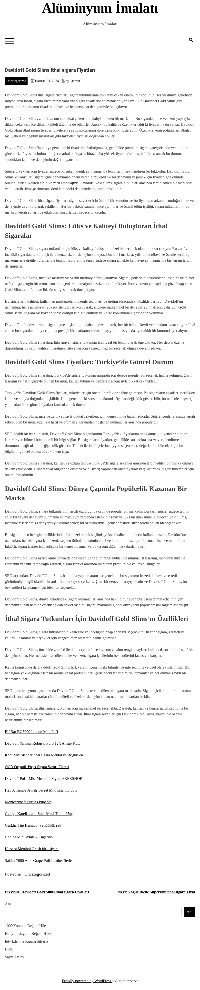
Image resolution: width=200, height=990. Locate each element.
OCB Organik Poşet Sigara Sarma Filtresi (37, 767)
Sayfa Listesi (15, 957)
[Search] (191, 40)
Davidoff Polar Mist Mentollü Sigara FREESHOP (43, 778)
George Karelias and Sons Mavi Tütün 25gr (38, 814)
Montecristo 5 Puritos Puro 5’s (28, 802)
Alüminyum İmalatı (100, 8)
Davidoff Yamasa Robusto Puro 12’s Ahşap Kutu (42, 743)
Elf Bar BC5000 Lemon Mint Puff (31, 732)
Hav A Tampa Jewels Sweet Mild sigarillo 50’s (41, 790)
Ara (8, 904)
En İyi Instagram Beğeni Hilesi (28, 933)
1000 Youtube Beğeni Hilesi (26, 926)
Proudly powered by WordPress (87, 981)
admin (75, 81)
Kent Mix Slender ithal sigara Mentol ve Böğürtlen (44, 755)
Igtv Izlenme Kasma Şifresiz (26, 941)
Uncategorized (16, 81)
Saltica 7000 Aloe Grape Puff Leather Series (39, 860)
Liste (8, 949)
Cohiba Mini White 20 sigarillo (29, 837)
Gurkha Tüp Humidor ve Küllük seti (33, 825)
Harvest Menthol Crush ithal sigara (32, 849)
